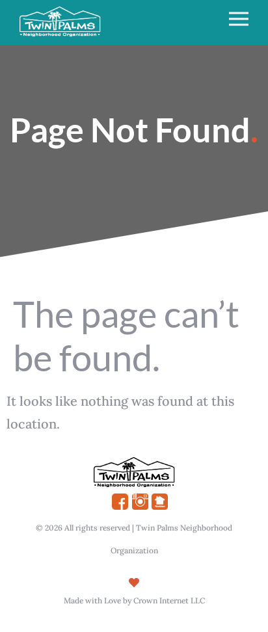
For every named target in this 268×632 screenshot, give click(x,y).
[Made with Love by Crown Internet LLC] (134, 582)
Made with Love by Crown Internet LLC (134, 600)
